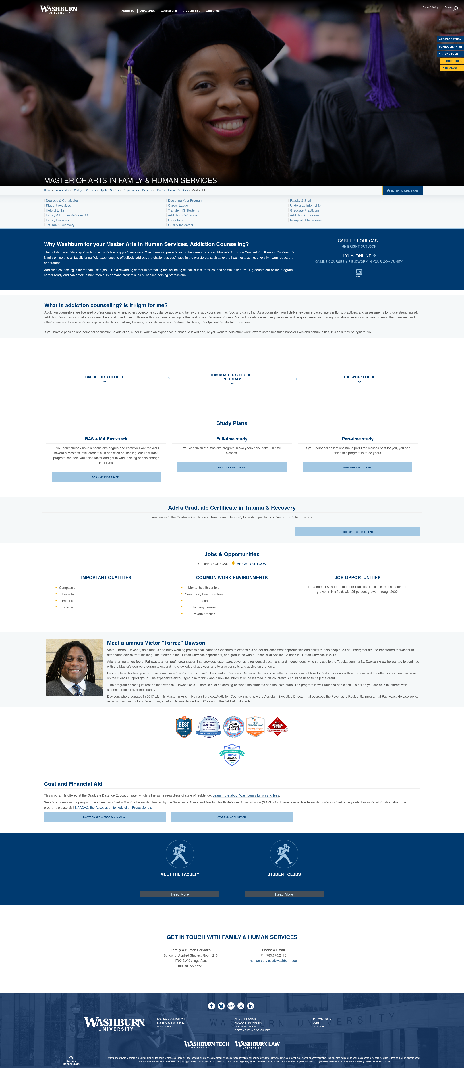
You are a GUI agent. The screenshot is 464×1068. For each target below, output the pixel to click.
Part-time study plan (357, 467)
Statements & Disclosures (252, 1030)
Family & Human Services (172, 190)
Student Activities (58, 205)
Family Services (57, 220)
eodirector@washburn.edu (301, 1061)
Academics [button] (147, 11)
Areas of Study (450, 39)
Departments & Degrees (138, 190)
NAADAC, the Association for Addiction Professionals (113, 807)
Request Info (452, 61)
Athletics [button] (213, 11)
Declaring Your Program (185, 200)
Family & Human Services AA (67, 215)
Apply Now (450, 68)
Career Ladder (178, 205)
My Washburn (322, 1018)
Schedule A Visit (450, 46)
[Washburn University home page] (58, 9)
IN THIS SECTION (404, 190)
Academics (62, 190)
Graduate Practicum (304, 210)
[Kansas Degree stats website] (71, 1062)
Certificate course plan (357, 532)
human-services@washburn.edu (273, 960)
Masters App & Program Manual (104, 817)
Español (448, 7)
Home (47, 190)
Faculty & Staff (300, 200)
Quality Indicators (180, 224)
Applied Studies (110, 190)
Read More (180, 894)
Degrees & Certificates (62, 200)
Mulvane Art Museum (249, 1022)
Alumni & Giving (430, 7)
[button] (456, 9)
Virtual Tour (448, 54)
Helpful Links (55, 210)
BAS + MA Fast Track (106, 477)
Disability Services (248, 1026)
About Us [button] (127, 11)
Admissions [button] (169, 11)
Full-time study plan (231, 467)
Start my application (232, 817)
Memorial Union (245, 1018)
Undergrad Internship (305, 205)
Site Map (319, 1026)
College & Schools (85, 190)
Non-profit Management (307, 220)
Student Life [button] (191, 11)
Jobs (316, 1022)
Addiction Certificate (182, 215)
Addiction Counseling (305, 215)
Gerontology (177, 220)
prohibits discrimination (140, 1057)
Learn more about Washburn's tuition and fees (246, 795)
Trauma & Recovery (60, 224)
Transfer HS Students (183, 210)
